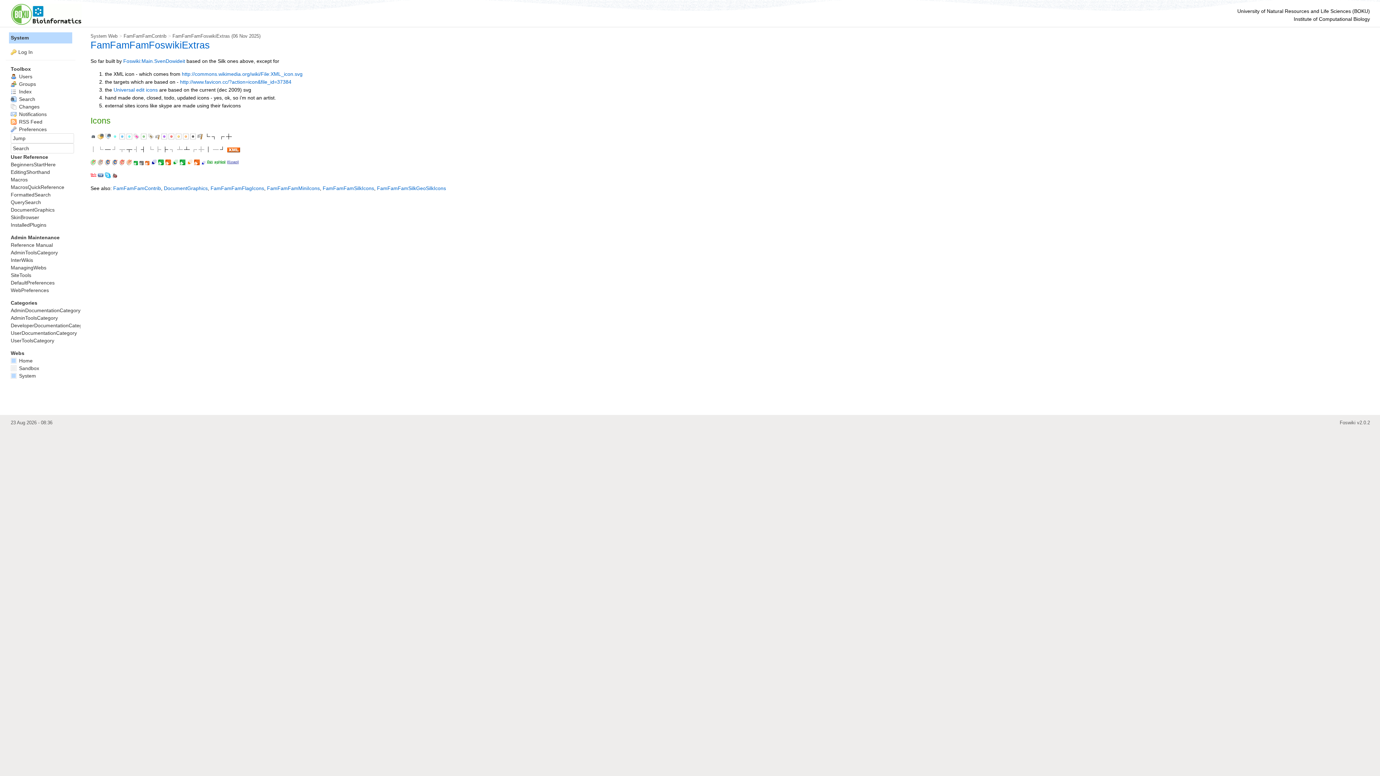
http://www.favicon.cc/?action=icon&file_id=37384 (235, 82)
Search (26, 99)
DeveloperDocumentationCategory (50, 325)
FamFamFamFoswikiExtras (201, 36)
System (20, 38)
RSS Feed (30, 122)
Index (25, 91)
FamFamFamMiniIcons (293, 188)
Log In (25, 52)
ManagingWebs (28, 268)
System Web (104, 36)
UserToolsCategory (32, 340)
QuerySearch (26, 202)
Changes (29, 107)
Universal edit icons (136, 90)
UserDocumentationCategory (44, 333)
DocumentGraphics (186, 188)
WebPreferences (30, 290)
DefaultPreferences (33, 283)
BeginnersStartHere (33, 164)
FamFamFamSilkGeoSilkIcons (411, 188)
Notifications (32, 114)
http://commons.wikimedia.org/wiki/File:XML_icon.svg (242, 74)
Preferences (32, 129)
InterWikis (22, 260)
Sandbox (28, 368)
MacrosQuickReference (37, 187)
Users (25, 76)
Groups (27, 84)
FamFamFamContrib (145, 36)
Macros (19, 180)
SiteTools (21, 275)
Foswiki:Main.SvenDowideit (154, 61)
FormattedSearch (31, 195)
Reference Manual (32, 245)
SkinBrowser (25, 217)
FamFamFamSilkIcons (348, 188)
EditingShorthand (30, 172)
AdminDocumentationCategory (45, 310)
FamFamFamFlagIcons (237, 188)
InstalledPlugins (28, 225)
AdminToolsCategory (34, 252)
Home (25, 361)
